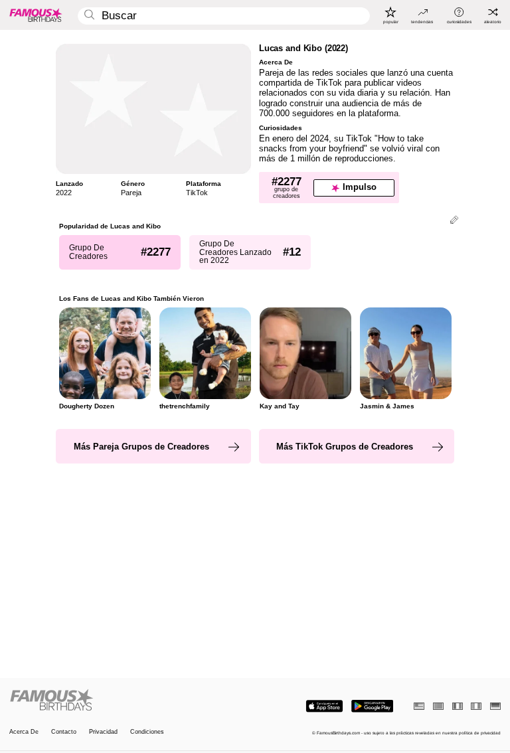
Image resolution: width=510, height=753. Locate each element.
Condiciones (147, 732)
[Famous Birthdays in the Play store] (372, 706)
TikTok (197, 193)
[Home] (130, 700)
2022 (64, 193)
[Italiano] (476, 706)
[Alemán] (495, 706)
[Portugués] (438, 706)
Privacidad (103, 732)
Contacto (63, 732)
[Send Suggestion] (454, 220)
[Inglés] (419, 706)
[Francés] (457, 706)
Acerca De (24, 732)
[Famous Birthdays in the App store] (324, 706)
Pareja (131, 193)
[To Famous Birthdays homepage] (36, 15)
